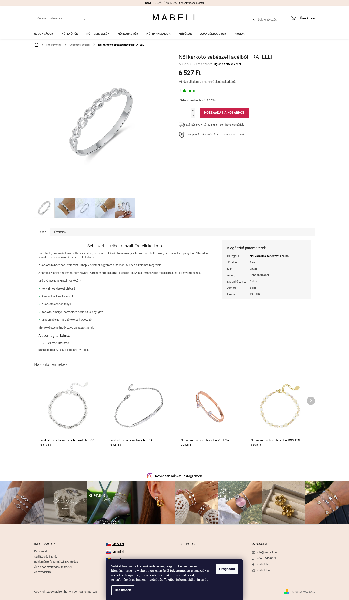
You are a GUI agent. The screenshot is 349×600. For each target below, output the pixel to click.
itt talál (202, 580)
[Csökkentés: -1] (193, 115)
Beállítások (123, 590)
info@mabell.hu (267, 552)
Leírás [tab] (42, 232)
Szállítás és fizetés (45, 556)
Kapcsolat (40, 551)
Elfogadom (227, 569)
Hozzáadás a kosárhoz (224, 113)
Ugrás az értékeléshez (227, 64)
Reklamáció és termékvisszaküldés (56, 561)
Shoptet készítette (303, 591)
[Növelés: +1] (193, 110)
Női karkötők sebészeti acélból (270, 256)
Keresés (85, 18)
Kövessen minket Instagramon (178, 476)
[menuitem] (43, 32)
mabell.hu (263, 564)
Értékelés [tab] (60, 232)
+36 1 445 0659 (267, 558)
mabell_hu (263, 570)
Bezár (207, 147)
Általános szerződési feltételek (53, 567)
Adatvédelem (42, 572)
